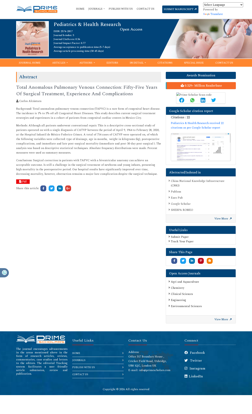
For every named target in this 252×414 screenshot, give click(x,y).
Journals (95, 9)
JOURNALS (78, 360)
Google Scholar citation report (191, 111)
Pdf (24, 182)
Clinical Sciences (182, 294)
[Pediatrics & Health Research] (32, 38)
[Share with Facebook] (174, 261)
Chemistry (177, 288)
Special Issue (194, 63)
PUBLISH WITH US (83, 367)
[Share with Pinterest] (201, 261)
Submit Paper (180, 237)
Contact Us (145, 9)
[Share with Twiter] (183, 261)
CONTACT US (80, 374)
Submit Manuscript (179, 9)
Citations (165, 63)
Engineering (178, 300)
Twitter (195, 360)
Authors (86, 63)
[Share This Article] (181, 100)
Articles (59, 63)
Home (80, 9)
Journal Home (30, 63)
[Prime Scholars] (36, 9)
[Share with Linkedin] (192, 261)
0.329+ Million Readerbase (203, 85)
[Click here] (43, 188)
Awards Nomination (200, 75)
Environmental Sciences (186, 306)
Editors (112, 63)
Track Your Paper (182, 241)
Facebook (197, 352)
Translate (216, 14)
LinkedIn (196, 376)
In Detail (137, 63)
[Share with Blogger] (209, 261)
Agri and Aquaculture (185, 282)
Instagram (197, 368)
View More (221, 219)
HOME (76, 353)
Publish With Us (121, 9)
